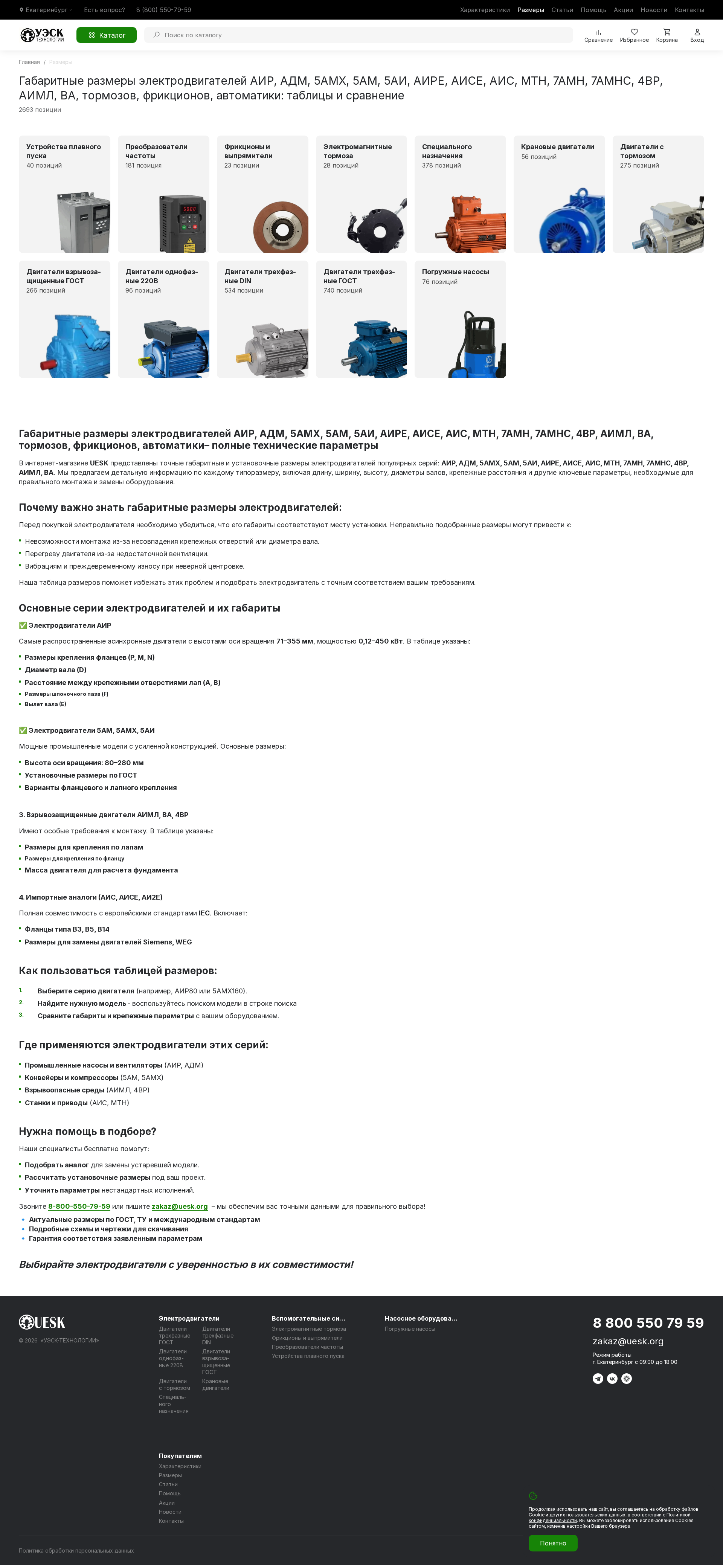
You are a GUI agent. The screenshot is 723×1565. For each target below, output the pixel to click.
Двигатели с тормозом (174, 1384)
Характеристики (485, 10)
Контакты (689, 10)
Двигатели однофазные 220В (173, 1358)
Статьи (562, 10)
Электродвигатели (189, 1318)
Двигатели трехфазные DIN (217, 1335)
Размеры (530, 10)
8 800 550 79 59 (648, 1323)
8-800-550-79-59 (79, 1206)
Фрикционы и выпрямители (307, 1338)
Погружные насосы (410, 1329)
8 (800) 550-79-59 (163, 10)
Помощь (593, 10)
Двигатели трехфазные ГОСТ (174, 1335)
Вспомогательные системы (309, 1318)
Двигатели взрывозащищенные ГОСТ (216, 1361)
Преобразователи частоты (307, 1347)
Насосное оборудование (422, 1318)
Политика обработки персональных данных (76, 1550)
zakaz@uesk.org (628, 1341)
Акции (623, 10)
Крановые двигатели (215, 1384)
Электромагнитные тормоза (309, 1329)
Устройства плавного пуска (308, 1356)
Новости (654, 10)
